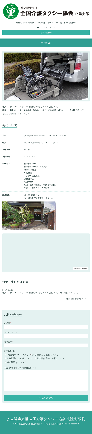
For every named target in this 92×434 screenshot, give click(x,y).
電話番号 (8, 342)
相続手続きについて (16, 362)
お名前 (7, 323)
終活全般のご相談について (45, 354)
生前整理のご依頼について (19, 358)
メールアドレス (11, 332)
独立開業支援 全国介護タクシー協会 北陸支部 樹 (46, 419)
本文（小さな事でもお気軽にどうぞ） (20, 368)
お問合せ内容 (10, 351)
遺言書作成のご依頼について (51, 358)
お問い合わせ (46, 33)
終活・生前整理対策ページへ (77, 299)
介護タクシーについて (17, 354)
